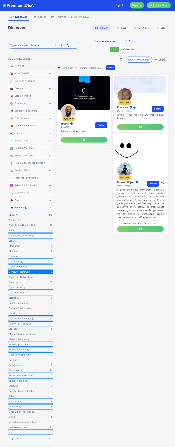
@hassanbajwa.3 (125, 185)
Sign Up (137, 5)
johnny (65, 124)
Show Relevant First (139, 59)
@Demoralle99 (124, 110)
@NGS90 (65, 127)
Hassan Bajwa (126, 182)
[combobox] (139, 41)
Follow (110, 67)
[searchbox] (144, 41)
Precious (123, 107)
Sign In (120, 5)
